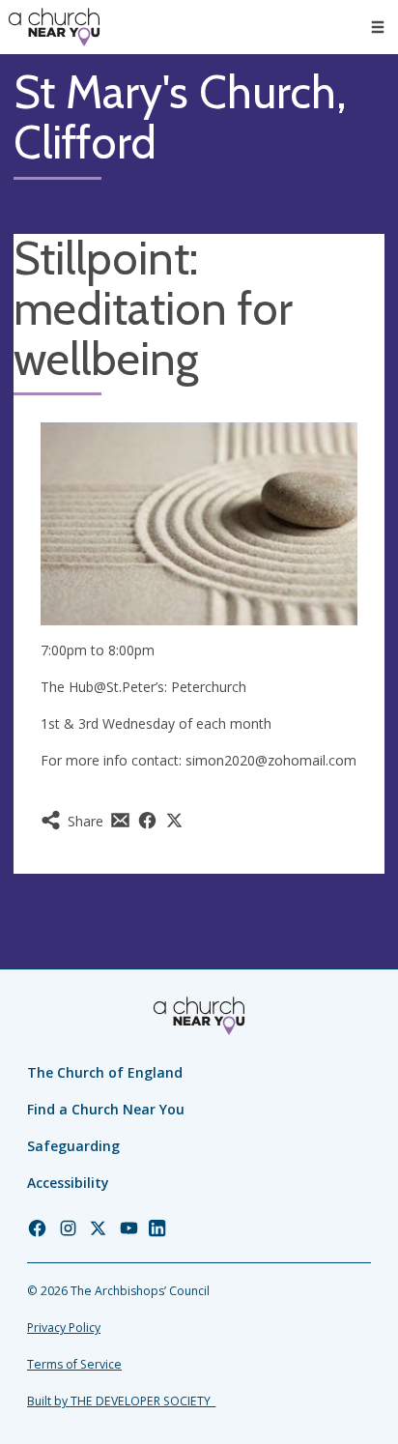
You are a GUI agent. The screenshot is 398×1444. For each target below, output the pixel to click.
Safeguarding (73, 1146)
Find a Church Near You (106, 1109)
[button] (377, 27)
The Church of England (105, 1072)
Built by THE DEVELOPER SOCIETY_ (121, 1401)
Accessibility (68, 1182)
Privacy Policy (63, 1327)
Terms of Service (74, 1364)
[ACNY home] (54, 27)
